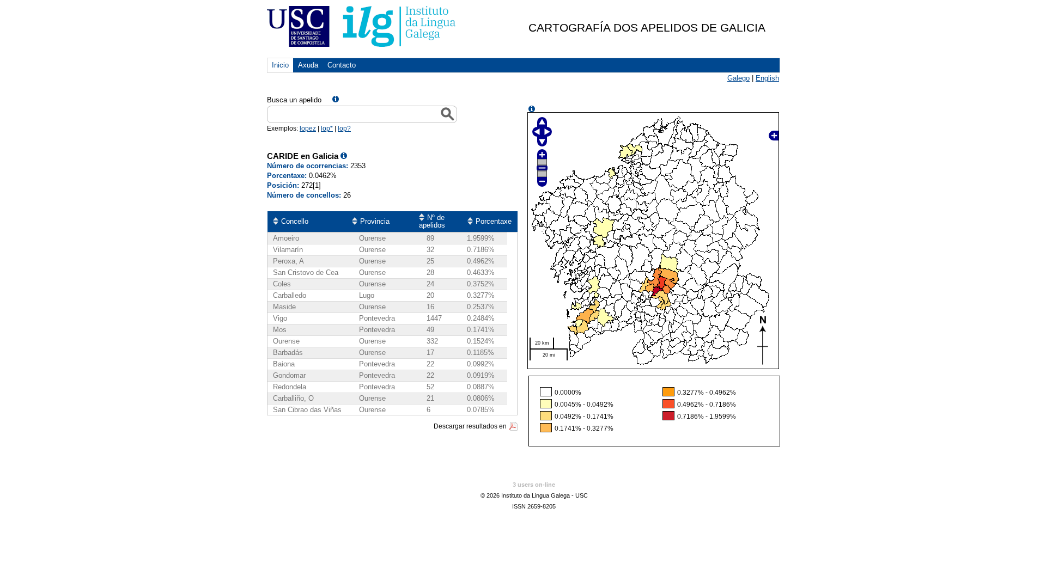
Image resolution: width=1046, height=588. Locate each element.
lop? (344, 128)
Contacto (341, 65)
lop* (327, 128)
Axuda (308, 65)
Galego (738, 78)
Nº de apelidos (432, 221)
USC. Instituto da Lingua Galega (362, 26)
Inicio (280, 65)
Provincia (375, 221)
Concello (294, 221)
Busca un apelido (294, 100)
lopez (308, 128)
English (767, 78)
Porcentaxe (494, 221)
